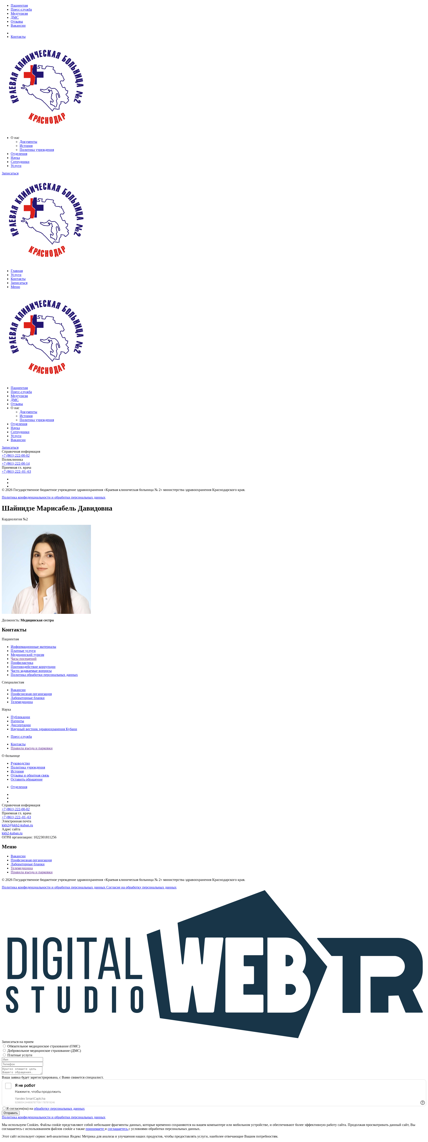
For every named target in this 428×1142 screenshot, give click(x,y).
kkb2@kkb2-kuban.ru (17, 825)
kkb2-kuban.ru (12, 833)
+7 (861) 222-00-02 (16, 455)
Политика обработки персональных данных (44, 675)
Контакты (18, 37)
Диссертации (21, 725)
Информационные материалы (33, 647)
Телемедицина (22, 702)
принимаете (95, 1129)
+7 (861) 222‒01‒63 (16, 471)
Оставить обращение (27, 779)
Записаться (10, 173)
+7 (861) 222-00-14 (16, 463)
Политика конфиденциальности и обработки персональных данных (53, 497)
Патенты (17, 721)
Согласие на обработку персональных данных (141, 887)
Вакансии (18, 25)
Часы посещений (24, 659)
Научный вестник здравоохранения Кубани (44, 729)
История (26, 146)
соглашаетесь (118, 1129)
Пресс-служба (21, 9)
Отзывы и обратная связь (30, 775)
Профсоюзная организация (31, 694)
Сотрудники (20, 162)
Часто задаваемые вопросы (31, 671)
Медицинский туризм (27, 655)
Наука (15, 158)
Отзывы (17, 21)
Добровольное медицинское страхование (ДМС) (44, 1051)
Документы (28, 142)
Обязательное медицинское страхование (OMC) (43, 1046)
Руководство (20, 763)
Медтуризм (19, 13)
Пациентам (19, 5)
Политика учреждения (37, 150)
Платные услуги (23, 651)
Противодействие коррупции (33, 667)
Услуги (16, 166)
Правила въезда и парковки (32, 748)
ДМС (15, 17)
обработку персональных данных (59, 1108)
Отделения (19, 154)
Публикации (20, 717)
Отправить (11, 1113)
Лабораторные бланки (28, 698)
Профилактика (22, 663)
